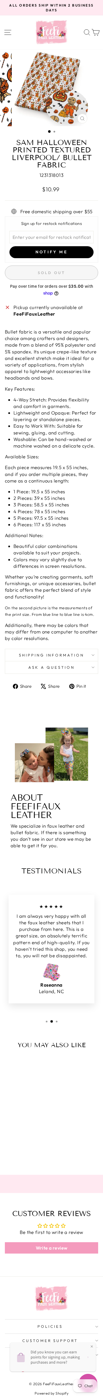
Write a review (52, 1248)
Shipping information (51, 655)
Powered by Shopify (51, 1393)
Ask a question (51, 667)
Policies (50, 1326)
